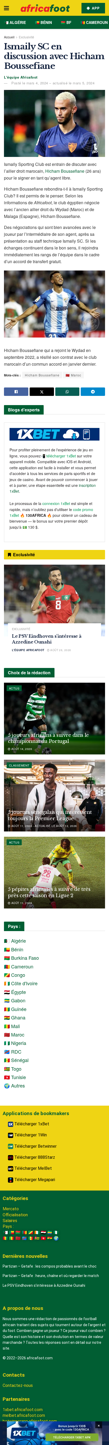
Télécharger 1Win (30, 1134)
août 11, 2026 (21, 903)
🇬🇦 (49, 1232)
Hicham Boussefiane (64, 171)
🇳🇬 (56, 1232)
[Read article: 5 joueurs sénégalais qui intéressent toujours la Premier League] (54, 795)
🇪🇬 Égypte (15, 991)
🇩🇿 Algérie (15, 22)
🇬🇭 (49, 1238)
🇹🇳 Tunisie (15, 1077)
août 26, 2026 (60, 650)
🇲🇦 (18, 1238)
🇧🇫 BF (66, 22)
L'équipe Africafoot (21, 77)
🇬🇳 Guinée (15, 1008)
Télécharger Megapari (34, 1179)
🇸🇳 (30, 1238)
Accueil (9, 37)
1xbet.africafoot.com (23, 1409)
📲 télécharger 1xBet (59, 455)
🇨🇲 (24, 1232)
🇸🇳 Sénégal (16, 1059)
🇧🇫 (18, 1232)
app (95, 8)
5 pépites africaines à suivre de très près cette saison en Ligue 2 (49, 892)
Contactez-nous (18, 1385)
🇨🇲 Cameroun (94, 22)
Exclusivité (26, 37)
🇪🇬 (43, 1232)
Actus (14, 688)
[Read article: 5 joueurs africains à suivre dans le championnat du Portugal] (54, 718)
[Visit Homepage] (45, 8)
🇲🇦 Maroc (73, 375)
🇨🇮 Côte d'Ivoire (21, 983)
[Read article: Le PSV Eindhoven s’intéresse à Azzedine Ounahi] (54, 600)
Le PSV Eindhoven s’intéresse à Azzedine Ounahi (44, 1285)
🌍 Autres (14, 1085)
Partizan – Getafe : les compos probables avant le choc (50, 1266)
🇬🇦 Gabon (14, 1000)
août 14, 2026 (21, 749)
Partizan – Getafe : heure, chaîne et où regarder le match (51, 1276)
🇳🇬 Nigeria (15, 1042)
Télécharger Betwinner (35, 1146)
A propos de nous (23, 1308)
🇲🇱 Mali (12, 1026)
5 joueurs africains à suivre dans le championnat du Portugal (48, 738)
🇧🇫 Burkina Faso (21, 957)
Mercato (11, 1208)
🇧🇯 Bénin (43, 22)
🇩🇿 (5, 1232)
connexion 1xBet (56, 503)
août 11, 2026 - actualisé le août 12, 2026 (43, 826)
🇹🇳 (43, 1238)
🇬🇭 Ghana (14, 1017)
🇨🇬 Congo (14, 974)
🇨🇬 (30, 1232)
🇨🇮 (37, 1232)
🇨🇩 (24, 1238)
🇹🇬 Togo (12, 1068)
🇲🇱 (11, 1238)
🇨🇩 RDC (12, 1051)
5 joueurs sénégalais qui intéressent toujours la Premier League (50, 815)
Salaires (10, 1220)
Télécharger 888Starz (34, 1157)
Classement (19, 765)
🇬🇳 (5, 1238)
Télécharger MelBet (32, 1168)
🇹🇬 (37, 1238)
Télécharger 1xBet (31, 1123)
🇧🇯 (11, 1232)
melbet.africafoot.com (24, 1415)
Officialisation (15, 1214)
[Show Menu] (6, 8)
